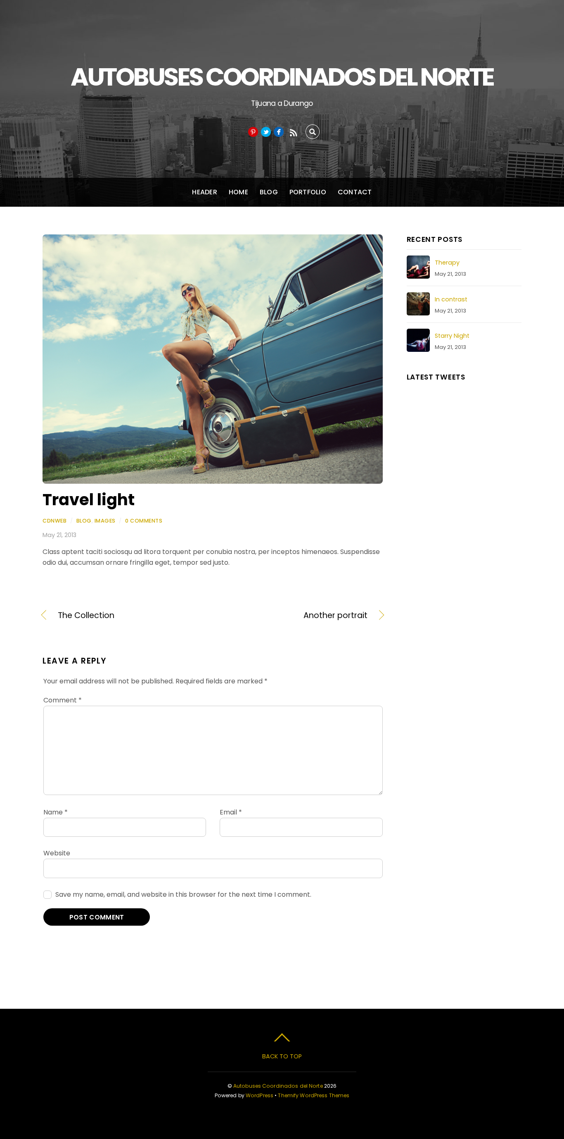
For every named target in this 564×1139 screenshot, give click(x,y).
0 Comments (143, 520)
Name (55, 812)
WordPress (259, 1095)
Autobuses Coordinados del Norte (278, 1085)
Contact (355, 192)
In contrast (451, 299)
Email (231, 812)
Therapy (447, 262)
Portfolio (307, 192)
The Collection (86, 615)
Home (238, 192)
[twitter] (266, 131)
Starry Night (452, 336)
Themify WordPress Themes (313, 1095)
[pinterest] (253, 131)
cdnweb (54, 520)
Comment (62, 700)
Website (56, 853)
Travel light (89, 500)
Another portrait (295, 615)
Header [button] (204, 192)
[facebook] (279, 131)
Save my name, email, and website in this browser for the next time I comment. (183, 894)
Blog (269, 192)
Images (105, 520)
